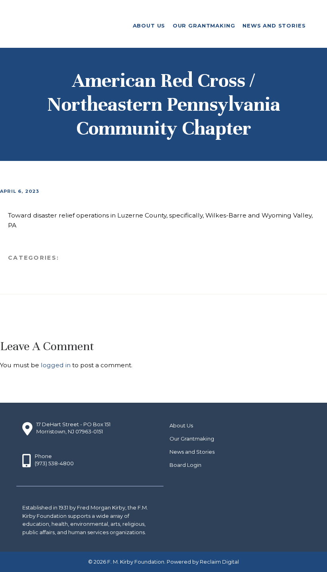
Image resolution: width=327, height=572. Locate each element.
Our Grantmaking (191, 438)
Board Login (185, 465)
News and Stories (192, 452)
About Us (181, 425)
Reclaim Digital (219, 561)
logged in (56, 365)
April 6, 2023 (19, 191)
